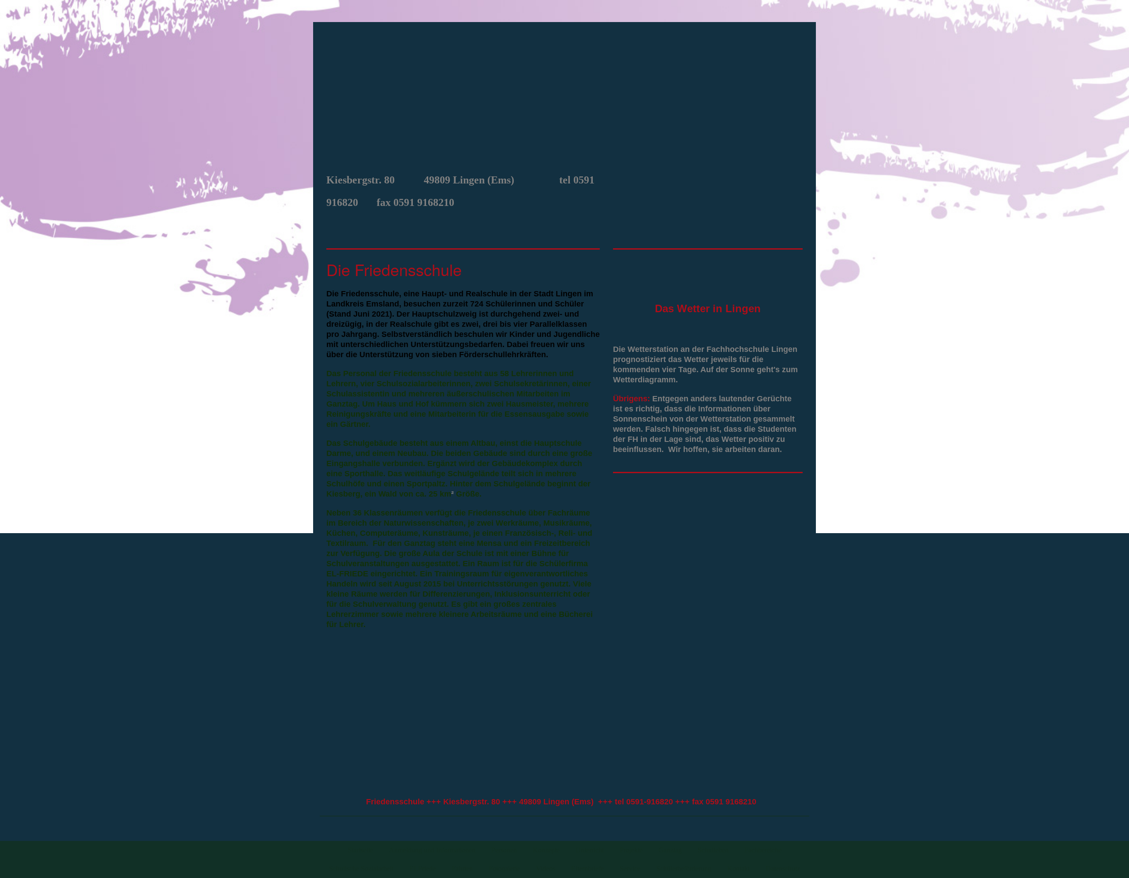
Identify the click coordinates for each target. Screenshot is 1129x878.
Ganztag (670, 850)
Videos (545, 868)
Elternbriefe (587, 868)
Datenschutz (783, 868)
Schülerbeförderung (683, 868)
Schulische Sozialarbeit (361, 868)
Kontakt (738, 868)
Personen (504, 850)
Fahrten (462, 868)
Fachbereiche (762, 850)
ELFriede (422, 868)
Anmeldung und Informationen (432, 850)
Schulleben (713, 850)
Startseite (360, 850)
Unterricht (590, 850)
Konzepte (546, 850)
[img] (564, 95)
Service (630, 868)
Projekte (631, 850)
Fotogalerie (504, 868)
